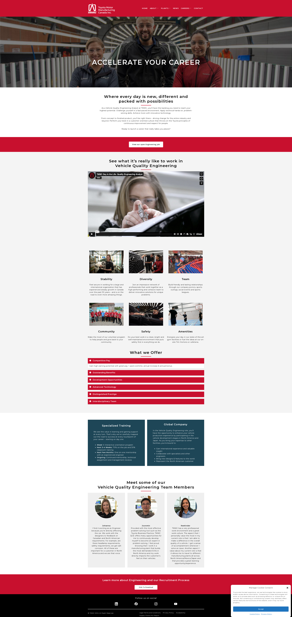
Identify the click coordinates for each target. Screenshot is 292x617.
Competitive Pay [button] (101, 361)
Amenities (185, 331)
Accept (260, 609)
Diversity (146, 279)
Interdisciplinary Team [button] (104, 401)
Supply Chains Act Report (149, 615)
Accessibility (180, 613)
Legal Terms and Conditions (150, 613)
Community (106, 331)
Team (185, 279)
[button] (287, 588)
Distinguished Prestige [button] (105, 394)
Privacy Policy (266, 614)
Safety (145, 331)
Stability (106, 279)
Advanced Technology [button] (104, 387)
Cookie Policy (255, 614)
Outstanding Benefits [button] (104, 373)
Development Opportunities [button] (107, 380)
